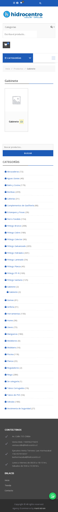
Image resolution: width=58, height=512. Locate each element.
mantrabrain (39, 508)
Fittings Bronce (14, 225)
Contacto (9, 490)
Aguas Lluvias (13, 178)
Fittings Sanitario (15, 280)
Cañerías (11, 198)
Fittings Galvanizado (16, 246)
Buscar (28, 153)
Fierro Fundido (14, 219)
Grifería (10, 306)
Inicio (7, 480)
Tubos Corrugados (16, 388)
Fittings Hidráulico (15, 252)
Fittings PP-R (13, 273)
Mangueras (12, 334)
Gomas (10, 300)
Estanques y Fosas (16, 212)
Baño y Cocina (13, 185)
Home (10, 320)
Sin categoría (13, 381)
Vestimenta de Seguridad (19, 408)
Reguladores (13, 367)
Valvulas (11, 401)
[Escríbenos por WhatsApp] (52, 496)
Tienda (8, 485)
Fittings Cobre (13, 232)
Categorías (14, 58)
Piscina (10, 354)
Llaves (10, 327)
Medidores (12, 340)
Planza (10, 361)
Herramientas (13, 313)
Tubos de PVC (13, 395)
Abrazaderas (13, 171)
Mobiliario (11, 347)
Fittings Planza (14, 266)
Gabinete (11, 286)
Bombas (11, 192)
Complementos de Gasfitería (20, 205)
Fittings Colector (14, 239)
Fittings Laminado (15, 259)
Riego (10, 374)
